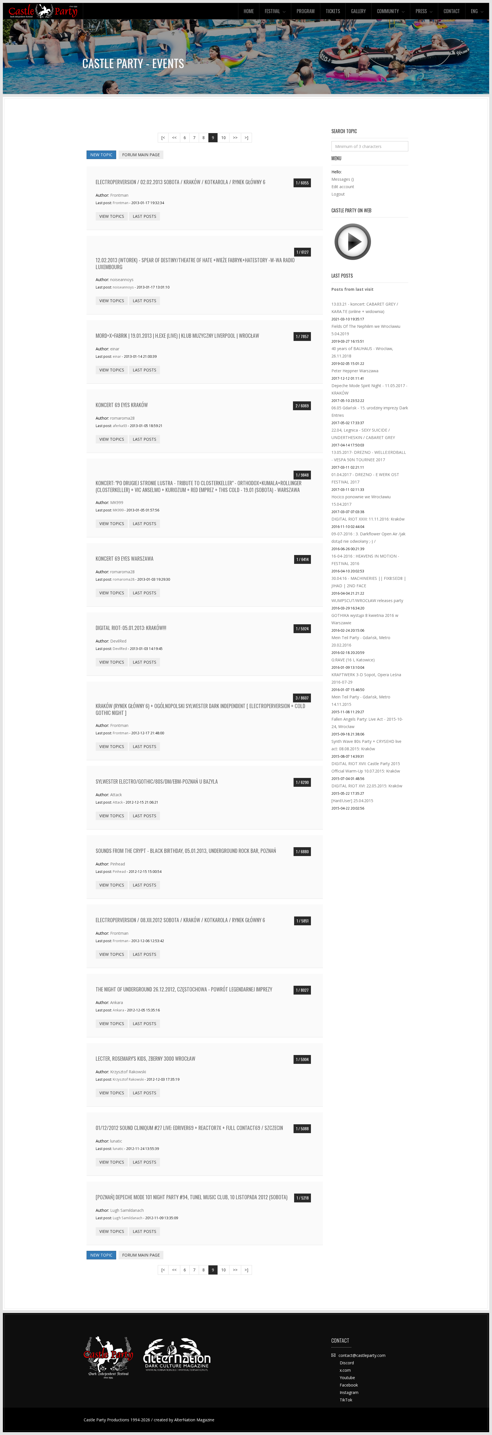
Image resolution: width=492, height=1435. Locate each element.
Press (421, 11)
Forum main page (141, 154)
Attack (116, 794)
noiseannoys (122, 279)
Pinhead (117, 864)
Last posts (144, 216)
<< (174, 137)
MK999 (116, 502)
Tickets (333, 11)
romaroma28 (122, 418)
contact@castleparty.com (362, 1355)
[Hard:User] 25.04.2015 (352, 800)
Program (306, 11)
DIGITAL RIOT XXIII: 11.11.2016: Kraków (368, 519)
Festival (272, 11)
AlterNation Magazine (194, 1419)
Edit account (342, 186)
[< (163, 137)
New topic (101, 154)
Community (388, 11)
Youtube (347, 1377)
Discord (347, 1362)
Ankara (116, 1002)
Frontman (119, 195)
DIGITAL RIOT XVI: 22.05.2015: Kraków (366, 785)
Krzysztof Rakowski (128, 1071)
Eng (474, 11)
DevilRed (118, 641)
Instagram (349, 1392)
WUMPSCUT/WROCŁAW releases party (367, 600)
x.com (345, 1370)
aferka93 (120, 425)
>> (235, 137)
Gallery (358, 11)
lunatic (116, 1141)
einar (114, 348)
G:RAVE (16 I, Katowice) (353, 659)
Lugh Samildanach (127, 1210)
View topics (111, 216)
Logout (338, 194)
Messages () (342, 179)
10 (223, 137)
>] (246, 137)
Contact (452, 11)
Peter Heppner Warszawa (354, 370)
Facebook (349, 1385)
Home (249, 11)
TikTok (346, 1400)
